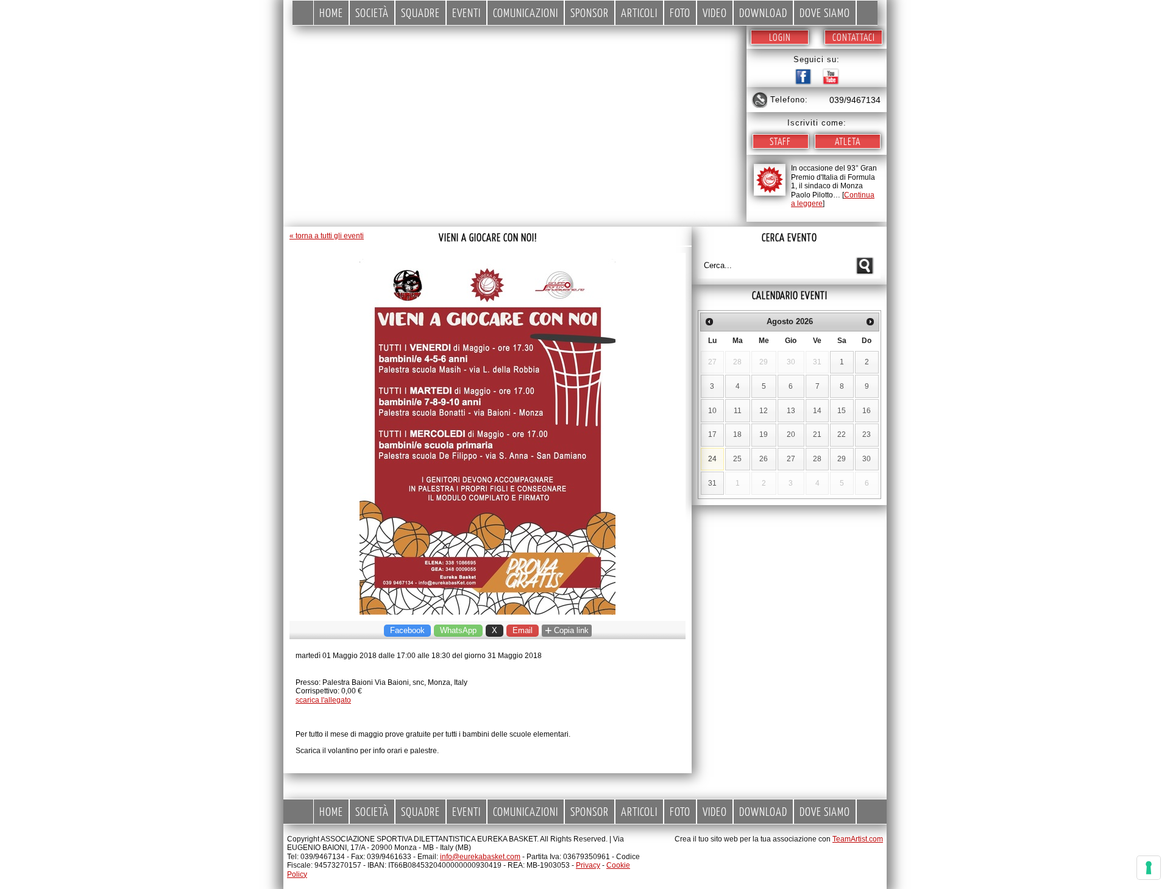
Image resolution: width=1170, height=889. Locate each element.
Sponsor (589, 12)
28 (817, 459)
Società (372, 12)
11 (738, 410)
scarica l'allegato (323, 700)
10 (712, 410)
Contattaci (853, 37)
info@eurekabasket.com (480, 856)
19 (763, 434)
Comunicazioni (525, 12)
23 (866, 434)
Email (522, 630)
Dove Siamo (825, 12)
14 (817, 410)
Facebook (407, 630)
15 (841, 410)
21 (817, 434)
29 (841, 459)
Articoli (639, 12)
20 (791, 434)
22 (841, 434)
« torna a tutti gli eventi (326, 236)
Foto (680, 12)
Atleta (847, 141)
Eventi (466, 12)
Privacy (588, 865)
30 (866, 459)
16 (866, 410)
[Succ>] (870, 321)
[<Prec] (709, 321)
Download (763, 12)
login (780, 37)
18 (737, 434)
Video (715, 12)
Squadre (420, 12)
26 (763, 459)
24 (712, 459)
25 (737, 459)
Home (331, 12)
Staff (780, 141)
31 (712, 483)
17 (712, 434)
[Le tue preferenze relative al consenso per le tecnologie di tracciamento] (1148, 867)
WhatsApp (458, 630)
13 (791, 410)
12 (763, 410)
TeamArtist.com (857, 839)
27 (791, 459)
